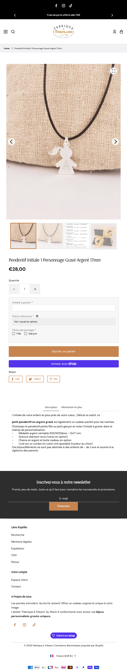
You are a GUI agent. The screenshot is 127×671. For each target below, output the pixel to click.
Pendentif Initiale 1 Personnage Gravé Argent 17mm (38, 48)
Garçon (33, 333)
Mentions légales (21, 541)
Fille (19, 333)
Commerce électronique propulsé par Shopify (78, 645)
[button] (13, 32)
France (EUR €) (64, 655)
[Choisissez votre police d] (37, 316)
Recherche (17, 535)
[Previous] (15, 15)
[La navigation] (6, 32)
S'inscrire (63, 506)
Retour (15, 562)
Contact (16, 586)
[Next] (112, 15)
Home (7, 48)
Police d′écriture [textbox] (39, 316)
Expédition (17, 548)
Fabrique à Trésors (43, 645)
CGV (14, 555)
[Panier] (120, 32)
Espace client (19, 580)
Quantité (14, 280)
